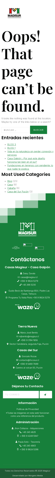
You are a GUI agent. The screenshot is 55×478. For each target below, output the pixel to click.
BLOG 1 (11, 147)
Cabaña (11, 188)
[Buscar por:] (15, 130)
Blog (9, 181)
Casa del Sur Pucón (18, 191)
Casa (10, 184)
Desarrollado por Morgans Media (27, 475)
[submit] (46, 394)
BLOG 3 (11, 144)
